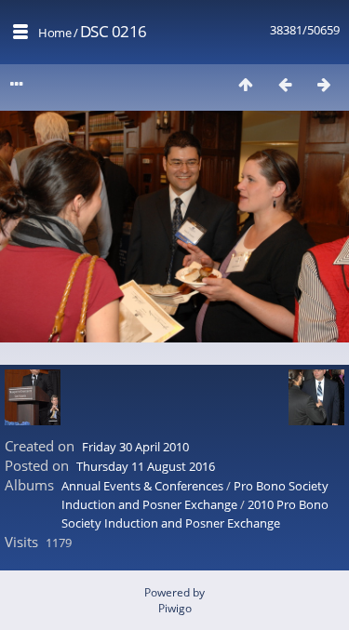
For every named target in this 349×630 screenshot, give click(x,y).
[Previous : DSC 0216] (284, 84)
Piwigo (175, 608)
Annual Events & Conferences (142, 485)
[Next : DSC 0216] (323, 84)
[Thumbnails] (245, 84)
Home (54, 32)
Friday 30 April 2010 (135, 446)
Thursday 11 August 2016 (145, 466)
